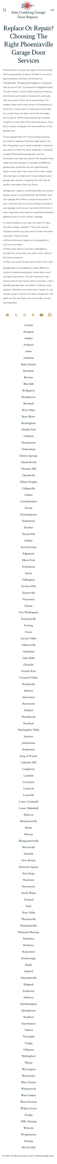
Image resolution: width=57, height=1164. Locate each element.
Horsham (28, 723)
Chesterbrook (28, 462)
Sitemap (28, 1141)
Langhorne (28, 769)
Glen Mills (29, 658)
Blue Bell (29, 384)
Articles (28, 325)
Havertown (28, 704)
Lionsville (28, 795)
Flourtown (29, 599)
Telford (28, 1030)
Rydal (28, 965)
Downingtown (28, 514)
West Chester (28, 1082)
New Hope (28, 873)
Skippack (29, 984)
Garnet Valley (28, 638)
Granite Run (28, 671)
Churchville (28, 475)
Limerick (28, 788)
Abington (28, 332)
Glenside (28, 664)
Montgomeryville (28, 841)
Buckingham (28, 423)
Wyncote (28, 1128)
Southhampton (28, 1004)
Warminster (28, 1076)
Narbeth (28, 854)
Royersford (28, 952)
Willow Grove (28, 1108)
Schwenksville (29, 978)
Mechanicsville (28, 821)
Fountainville (28, 619)
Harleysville (28, 684)
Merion (28, 834)
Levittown (28, 782)
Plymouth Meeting (28, 932)
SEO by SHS (28, 1147)
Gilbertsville (29, 645)
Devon (28, 508)
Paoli (28, 906)
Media (28, 828)
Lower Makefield (28, 808)
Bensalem (28, 371)
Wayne (28, 1063)
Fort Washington (28, 612)
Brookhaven (28, 397)
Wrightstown (28, 1134)
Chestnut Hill (28, 469)
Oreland (28, 899)
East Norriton (28, 547)
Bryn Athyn (28, 410)
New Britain (28, 860)
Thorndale (29, 1036)
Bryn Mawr (28, 416)
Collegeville (28, 488)
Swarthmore (28, 1023)
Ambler (28, 338)
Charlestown (28, 443)
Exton (28, 573)
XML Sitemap (28, 1121)
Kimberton (28, 749)
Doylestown (28, 521)
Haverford (28, 697)
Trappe (28, 1043)
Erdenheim (28, 567)
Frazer (28, 632)
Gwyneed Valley (28, 677)
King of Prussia (28, 756)
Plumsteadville (28, 926)
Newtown (28, 880)
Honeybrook (29, 717)
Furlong (28, 625)
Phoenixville (28, 919)
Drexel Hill (28, 534)
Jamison (28, 736)
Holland (28, 710)
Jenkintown (28, 743)
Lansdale (28, 775)
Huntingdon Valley (28, 730)
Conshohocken (28, 501)
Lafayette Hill (28, 762)
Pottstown (28, 938)
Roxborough (28, 958)
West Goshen (28, 1095)
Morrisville (28, 847)
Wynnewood (28, 1089)
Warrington (28, 1069)
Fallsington (28, 580)
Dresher (28, 527)
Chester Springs (28, 456)
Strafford (28, 1017)
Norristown (28, 886)
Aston (28, 351)
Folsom (28, 606)
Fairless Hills (28, 586)
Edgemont (28, 553)
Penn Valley (28, 912)
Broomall (28, 403)
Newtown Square (28, 867)
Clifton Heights (28, 482)
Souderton (28, 991)
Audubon (28, 358)
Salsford (28, 971)
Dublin (28, 540)
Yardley (28, 1115)
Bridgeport (28, 390)
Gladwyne (28, 651)
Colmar (28, 495)
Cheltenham (28, 449)
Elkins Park (28, 560)
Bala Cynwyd (28, 364)
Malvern (28, 815)
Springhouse (28, 1010)
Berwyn (28, 377)
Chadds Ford (28, 429)
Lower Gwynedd (28, 801)
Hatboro (28, 691)
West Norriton (28, 1102)
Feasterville (28, 593)
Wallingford (28, 1056)
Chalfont (28, 436)
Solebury (28, 997)
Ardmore (28, 345)
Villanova (28, 1050)
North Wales (28, 893)
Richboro (28, 945)
